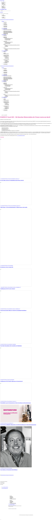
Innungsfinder (7, 57)
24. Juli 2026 (2, 308)
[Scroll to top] (0, 519)
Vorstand (6, 56)
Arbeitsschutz (5, 26)
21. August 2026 (2, 178)
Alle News (6, 178)
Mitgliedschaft (7, 58)
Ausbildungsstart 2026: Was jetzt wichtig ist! (7, 288)
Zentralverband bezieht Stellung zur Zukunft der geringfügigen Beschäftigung (13, 310)
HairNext (6, 45)
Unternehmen (18, 287)
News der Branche (12, 178)
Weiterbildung (5, 24)
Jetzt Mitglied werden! (3, 9)
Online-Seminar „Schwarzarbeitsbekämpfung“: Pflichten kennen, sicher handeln (13, 207)
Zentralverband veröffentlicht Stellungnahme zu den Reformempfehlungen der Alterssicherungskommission (18, 424)
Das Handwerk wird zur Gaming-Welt (6, 267)
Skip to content (2, 0)
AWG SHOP (3, 4)
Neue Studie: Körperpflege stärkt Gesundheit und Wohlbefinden (11, 345)
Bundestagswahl (6, 33)
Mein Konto (3, 15)
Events (4, 44)
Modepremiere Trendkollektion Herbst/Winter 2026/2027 (12, 48)
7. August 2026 (2, 287)
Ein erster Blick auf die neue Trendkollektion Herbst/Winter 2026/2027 (12, 180)
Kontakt (3, 3)
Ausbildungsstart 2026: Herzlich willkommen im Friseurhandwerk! (11, 381)
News (4, 5)
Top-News (16, 178)
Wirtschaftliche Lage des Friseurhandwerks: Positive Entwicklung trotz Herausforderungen (15, 402)
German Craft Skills (7, 43)
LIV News (9, 205)
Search (2, 10)
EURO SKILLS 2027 (8, 42)
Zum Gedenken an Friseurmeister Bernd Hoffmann (8, 469)
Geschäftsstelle (5, 62)
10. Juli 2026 (2, 401)
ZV (18, 178)
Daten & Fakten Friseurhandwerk (8, 31)
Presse (3, 2)
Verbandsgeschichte (6, 53)
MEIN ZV (1, 12)
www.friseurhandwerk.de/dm (21, 135)
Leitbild (5, 51)
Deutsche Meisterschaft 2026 (9, 38)
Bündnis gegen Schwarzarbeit (7, 29)
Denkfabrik (6, 46)
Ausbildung (5, 22)
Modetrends (5, 35)
